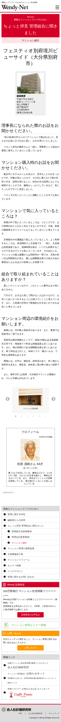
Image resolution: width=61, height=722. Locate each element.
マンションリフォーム (19, 559)
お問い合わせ (30, 648)
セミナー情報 (14, 565)
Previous (7, 399)
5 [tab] (39, 416)
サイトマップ (54, 713)
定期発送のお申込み (30, 615)
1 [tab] (15, 416)
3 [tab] (27, 416)
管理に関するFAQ (16, 514)
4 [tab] (33, 416)
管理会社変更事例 (20, 537)
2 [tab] (21, 416)
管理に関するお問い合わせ (21, 577)
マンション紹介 (19, 543)
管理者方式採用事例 (22, 531)
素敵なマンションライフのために (21, 509)
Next (53, 399)
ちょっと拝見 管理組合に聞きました (26, 525)
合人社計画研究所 (28, 665)
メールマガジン (15, 571)
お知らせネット (32, 678)
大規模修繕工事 (15, 554)
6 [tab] (45, 416)
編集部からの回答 (16, 520)
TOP (20, 713)
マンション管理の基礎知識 (21, 548)
